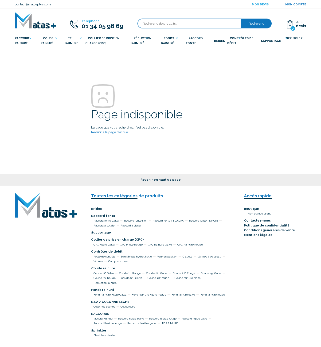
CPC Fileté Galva (104, 244)
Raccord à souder (104, 225)
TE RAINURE (170, 323)
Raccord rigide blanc (131, 318)
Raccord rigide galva (194, 318)
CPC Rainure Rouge (190, 244)
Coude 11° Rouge (130, 273)
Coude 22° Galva (156, 273)
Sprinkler (98, 330)
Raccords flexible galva (141, 323)
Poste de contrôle (104, 256)
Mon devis (260, 4)
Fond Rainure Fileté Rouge (149, 294)
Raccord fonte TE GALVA (168, 220)
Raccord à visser (131, 225)
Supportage (101, 232)
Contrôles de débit (106, 251)
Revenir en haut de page (161, 179)
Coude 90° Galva (131, 278)
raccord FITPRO (103, 318)
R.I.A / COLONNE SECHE (110, 302)
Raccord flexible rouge (108, 323)
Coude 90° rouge (158, 278)
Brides (96, 209)
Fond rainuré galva (183, 294)
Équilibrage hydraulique (136, 256)
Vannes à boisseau (209, 256)
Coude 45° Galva (211, 273)
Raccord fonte (103, 216)
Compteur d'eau (118, 261)
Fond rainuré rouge (212, 294)
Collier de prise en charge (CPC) (117, 239)
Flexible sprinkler (105, 335)
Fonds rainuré (102, 290)
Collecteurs (128, 306)
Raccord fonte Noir (135, 220)
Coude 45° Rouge (105, 278)
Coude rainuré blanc (187, 278)
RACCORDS (100, 314)
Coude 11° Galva (104, 273)
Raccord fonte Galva (106, 220)
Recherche (256, 23)
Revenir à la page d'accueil (110, 132)
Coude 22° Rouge (184, 273)
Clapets (187, 256)
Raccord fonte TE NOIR (203, 220)
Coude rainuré (103, 268)
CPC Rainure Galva (160, 244)
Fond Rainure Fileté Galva (110, 294)
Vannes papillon (167, 256)
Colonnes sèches (104, 306)
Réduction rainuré (105, 283)
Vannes (98, 261)
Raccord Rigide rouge (162, 318)
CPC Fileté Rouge (131, 244)
